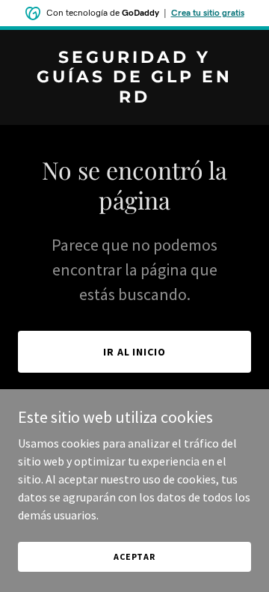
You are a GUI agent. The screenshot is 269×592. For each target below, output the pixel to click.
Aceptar (134, 556)
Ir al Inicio (135, 351)
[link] (134, 98)
